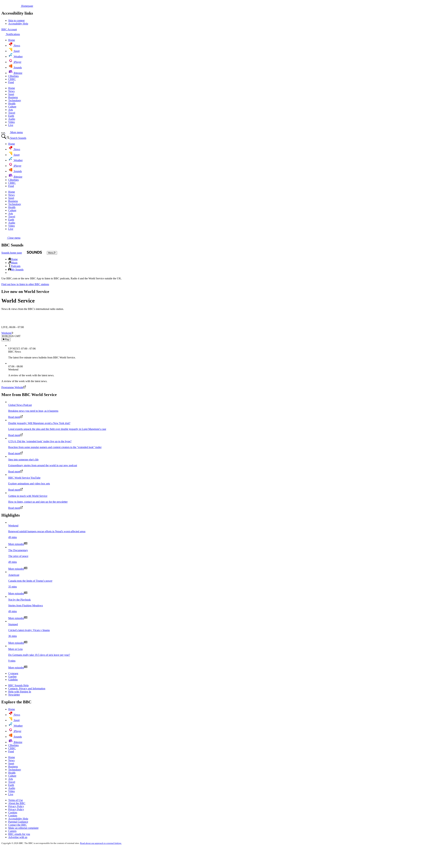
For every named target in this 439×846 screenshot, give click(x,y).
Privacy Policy (16, 806)
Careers (12, 831)
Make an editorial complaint (23, 827)
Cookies (12, 812)
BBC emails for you (19, 834)
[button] (10, 237)
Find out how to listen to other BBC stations (25, 284)
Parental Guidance (18, 821)
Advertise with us (17, 837)
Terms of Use (15, 800)
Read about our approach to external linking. (101, 843)
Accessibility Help (18, 818)
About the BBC (16, 803)
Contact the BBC (17, 824)
